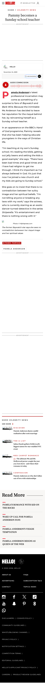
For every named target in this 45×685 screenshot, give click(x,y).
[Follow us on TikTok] (38, 597)
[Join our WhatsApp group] (7, 610)
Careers (6, 674)
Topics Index (30, 587)
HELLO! (12, 67)
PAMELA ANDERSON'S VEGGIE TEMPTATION (18, 530)
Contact (6, 587)
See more (6, 424)
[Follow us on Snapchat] (17, 604)
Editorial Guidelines (12, 660)
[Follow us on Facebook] (17, 597)
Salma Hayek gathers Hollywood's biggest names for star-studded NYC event (27, 446)
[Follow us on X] (27, 597)
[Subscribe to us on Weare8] (38, 604)
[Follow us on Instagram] (7, 597)
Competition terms (11, 653)
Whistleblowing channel (15, 632)
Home (11, 10)
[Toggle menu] (3, 3)
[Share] (39, 76)
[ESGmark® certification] (20, 561)
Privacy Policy (9, 639)
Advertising (8, 581)
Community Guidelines (13, 625)
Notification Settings (13, 646)
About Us (6, 575)
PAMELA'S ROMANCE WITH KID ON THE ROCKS (20, 506)
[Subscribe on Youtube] (7, 604)
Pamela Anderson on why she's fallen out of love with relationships (28, 477)
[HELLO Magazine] (10, 3)
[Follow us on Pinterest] (27, 604)
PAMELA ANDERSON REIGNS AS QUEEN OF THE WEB (19, 542)
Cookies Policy (24, 618)
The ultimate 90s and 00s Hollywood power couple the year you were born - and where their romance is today (27, 462)
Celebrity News (26, 10)
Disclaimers (8, 618)
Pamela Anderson (20, 92)
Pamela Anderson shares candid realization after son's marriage (26, 432)
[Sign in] (38, 3)
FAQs (26, 575)
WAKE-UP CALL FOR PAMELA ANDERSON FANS (17, 518)
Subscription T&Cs (33, 581)
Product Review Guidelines (27, 674)
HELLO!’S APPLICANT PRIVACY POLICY (19, 667)
